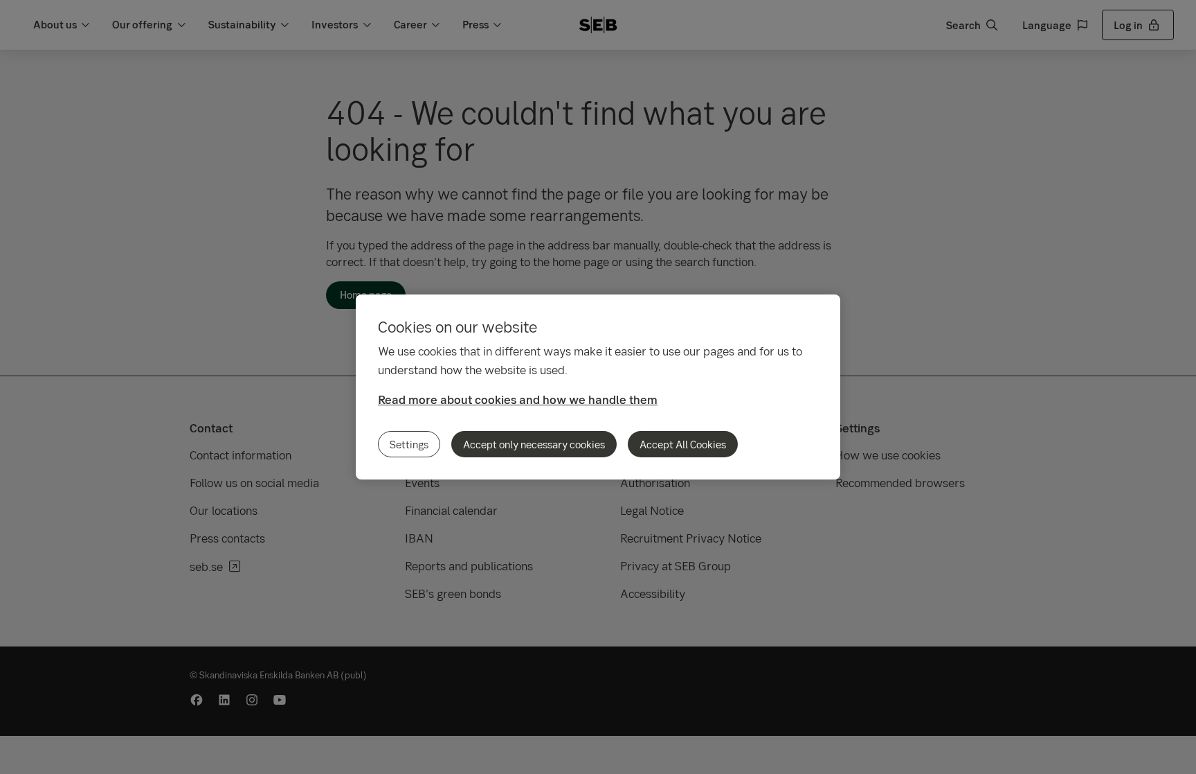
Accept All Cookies (683, 444)
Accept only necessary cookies (534, 444)
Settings (409, 444)
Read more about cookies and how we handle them (518, 399)
